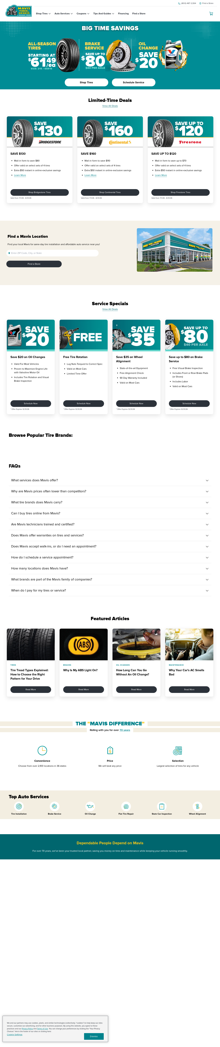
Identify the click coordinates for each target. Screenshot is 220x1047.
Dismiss (94, 1036)
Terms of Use (42, 1029)
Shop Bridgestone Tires (39, 192)
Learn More (20, 175)
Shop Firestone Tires (180, 192)
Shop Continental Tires (110, 192)
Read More (31, 689)
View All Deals (110, 105)
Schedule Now (30, 403)
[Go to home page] (18, 10)
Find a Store (34, 263)
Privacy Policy (27, 1029)
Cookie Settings (14, 1034)
